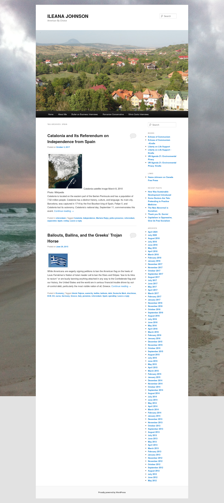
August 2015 (154, 354)
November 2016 (155, 306)
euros (58, 296)
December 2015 (155, 341)
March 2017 (153, 293)
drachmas (131, 293)
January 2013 (154, 454)
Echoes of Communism (159, 136)
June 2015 (152, 360)
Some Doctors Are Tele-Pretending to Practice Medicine (159, 201)
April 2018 (152, 251)
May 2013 (152, 441)
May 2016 (152, 325)
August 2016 (154, 315)
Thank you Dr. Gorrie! (158, 214)
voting (66, 220)
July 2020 (152, 235)
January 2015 (154, 377)
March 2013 (153, 448)
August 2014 (154, 393)
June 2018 (152, 244)
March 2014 (153, 409)
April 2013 (152, 444)
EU (53, 296)
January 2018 (154, 260)
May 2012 (152, 480)
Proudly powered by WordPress (112, 492)
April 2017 (152, 289)
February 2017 (154, 296)
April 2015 (152, 367)
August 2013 (154, 432)
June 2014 (152, 399)
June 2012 (152, 477)
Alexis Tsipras (78, 293)
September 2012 (155, 467)
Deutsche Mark (119, 293)
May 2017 (152, 286)
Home (50, 114)
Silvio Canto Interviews (138, 114)
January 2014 (154, 415)
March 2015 (153, 370)
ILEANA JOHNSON (67, 16)
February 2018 (154, 257)
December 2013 (155, 419)
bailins (97, 293)
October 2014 (154, 386)
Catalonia (78, 218)
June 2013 (152, 438)
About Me (62, 114)
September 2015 (155, 351)
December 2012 (155, 457)
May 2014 (152, 403)
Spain (60, 220)
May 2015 (152, 364)
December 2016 (155, 302)
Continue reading (64, 210)
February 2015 (154, 373)
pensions (87, 296)
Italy (80, 296)
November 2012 (155, 461)
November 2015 (155, 344)
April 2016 (152, 328)
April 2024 (152, 231)
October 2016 (154, 309)
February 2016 (154, 335)
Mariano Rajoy (102, 218)
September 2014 (155, 390)
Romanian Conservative (113, 114)
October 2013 (154, 425)
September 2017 (155, 273)
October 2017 (154, 270)
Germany (66, 296)
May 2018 (152, 248)
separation (52, 220)
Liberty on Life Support (159, 146)
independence (89, 218)
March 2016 (153, 331)
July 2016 (152, 319)
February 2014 (154, 412)
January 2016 (154, 338)
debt (110, 293)
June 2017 (152, 283)
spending (112, 296)
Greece (74, 296)
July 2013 (152, 435)
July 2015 (152, 357)
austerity (89, 293)
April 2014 (152, 406)
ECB (49, 296)
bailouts (103, 293)
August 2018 (154, 238)
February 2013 (154, 451)
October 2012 (154, 464)
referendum (61, 218)
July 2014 (152, 396)
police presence (116, 218)
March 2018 (153, 254)
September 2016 (155, 312)
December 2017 (155, 264)
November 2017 (155, 267)
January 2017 (154, 299)
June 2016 (152, 322)
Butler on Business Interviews (84, 114)
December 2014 (155, 380)
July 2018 (152, 241)
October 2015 (154, 348)
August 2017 (154, 277)
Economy (60, 293)
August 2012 (154, 470)
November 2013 (155, 422)
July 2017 (152, 280)
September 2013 (155, 428)
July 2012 (152, 474)
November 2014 (155, 383)
